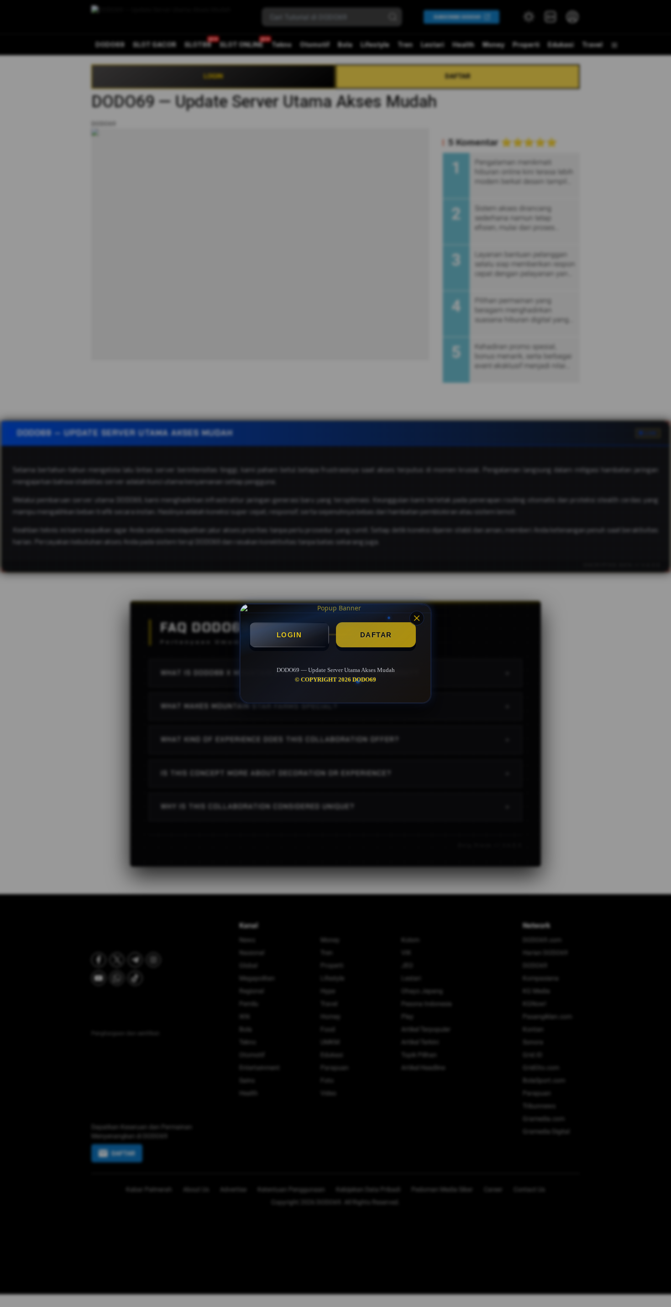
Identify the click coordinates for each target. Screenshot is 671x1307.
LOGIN (289, 635)
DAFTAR (376, 635)
